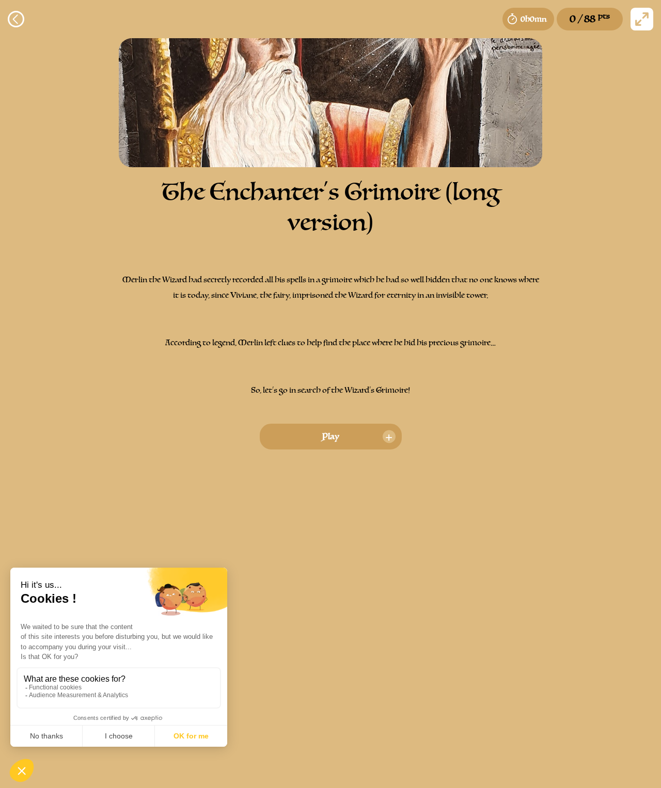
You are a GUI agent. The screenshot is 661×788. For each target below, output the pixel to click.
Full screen (642, 19)
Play (330, 436)
